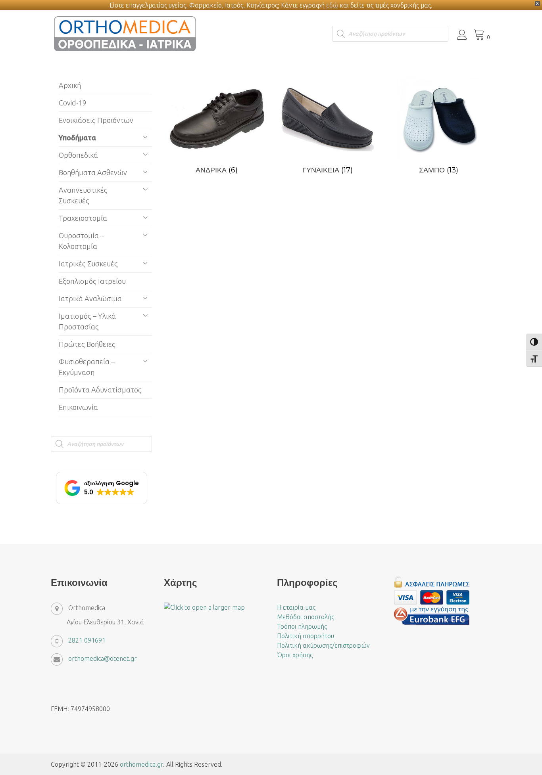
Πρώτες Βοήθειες (87, 344)
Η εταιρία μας (296, 607)
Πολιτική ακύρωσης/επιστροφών (323, 645)
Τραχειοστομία (83, 218)
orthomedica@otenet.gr (102, 658)
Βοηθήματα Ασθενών (93, 172)
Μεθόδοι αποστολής (305, 616)
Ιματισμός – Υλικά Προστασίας (87, 321)
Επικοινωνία (78, 407)
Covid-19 (72, 103)
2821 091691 (87, 640)
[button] (101, 488)
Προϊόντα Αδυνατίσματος (100, 390)
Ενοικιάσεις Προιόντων (96, 120)
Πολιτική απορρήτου (305, 635)
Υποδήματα (77, 138)
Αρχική (70, 85)
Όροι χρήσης (295, 654)
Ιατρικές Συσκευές (88, 264)
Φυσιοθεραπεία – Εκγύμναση (87, 367)
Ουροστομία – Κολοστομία (81, 241)
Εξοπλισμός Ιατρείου (92, 281)
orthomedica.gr (141, 764)
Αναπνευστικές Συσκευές (83, 195)
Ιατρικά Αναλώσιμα (90, 298)
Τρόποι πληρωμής (302, 626)
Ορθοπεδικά (78, 155)
